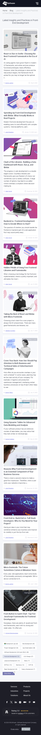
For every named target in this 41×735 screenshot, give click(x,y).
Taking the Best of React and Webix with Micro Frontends (19, 315)
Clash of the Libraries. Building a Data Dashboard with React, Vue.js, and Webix (20, 165)
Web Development (28, 643)
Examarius (20, 665)
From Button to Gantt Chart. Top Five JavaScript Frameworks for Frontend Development (20, 616)
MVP (31, 665)
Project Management (11, 648)
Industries (14, 691)
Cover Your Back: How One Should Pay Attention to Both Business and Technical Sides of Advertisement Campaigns (20, 364)
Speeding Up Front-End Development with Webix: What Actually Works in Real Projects (20, 115)
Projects (26, 691)
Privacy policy (15, 729)
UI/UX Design (28, 656)
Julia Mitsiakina (9, 132)
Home (5, 10)
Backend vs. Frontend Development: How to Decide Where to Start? (19, 222)
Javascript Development (12, 661)
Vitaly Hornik (8, 191)
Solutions (14, 695)
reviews (20, 713)
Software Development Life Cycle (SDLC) (16, 652)
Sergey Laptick (9, 83)
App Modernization (29, 648)
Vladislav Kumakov (10, 330)
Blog (11, 10)
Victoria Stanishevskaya (11, 633)
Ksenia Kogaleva (9, 439)
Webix (27, 661)
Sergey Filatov (9, 392)
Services (14, 686)
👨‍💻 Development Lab (11, 643)
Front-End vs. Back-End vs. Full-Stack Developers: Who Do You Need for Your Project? (20, 521)
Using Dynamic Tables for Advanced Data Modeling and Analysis (19, 423)
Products (26, 686)
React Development (10, 669)
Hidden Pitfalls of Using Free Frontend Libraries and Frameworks (20, 269)
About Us (26, 695)
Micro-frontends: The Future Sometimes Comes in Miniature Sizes (20, 568)
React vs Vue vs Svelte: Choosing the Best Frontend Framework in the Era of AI (20, 56)
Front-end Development (11, 656)
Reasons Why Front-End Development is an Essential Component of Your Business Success (20, 472)
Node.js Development (28, 669)
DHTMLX (8, 665)
